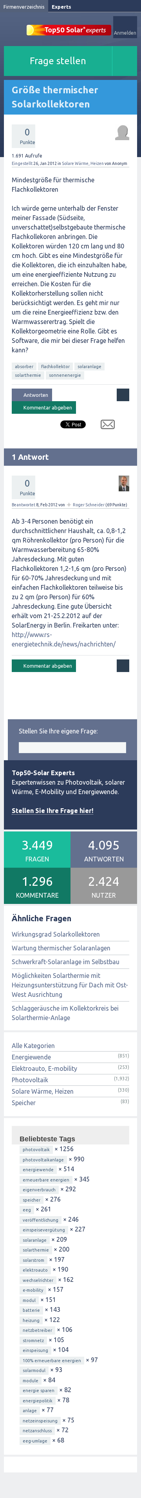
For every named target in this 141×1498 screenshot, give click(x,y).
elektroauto (35, 1270)
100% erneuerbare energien (52, 1360)
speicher (31, 1200)
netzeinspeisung (40, 1420)
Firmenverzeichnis (24, 6)
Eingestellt (22, 163)
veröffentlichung (40, 1220)
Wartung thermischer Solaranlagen (61, 948)
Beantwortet (23, 504)
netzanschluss (37, 1430)
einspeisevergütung (44, 1230)
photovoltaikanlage (43, 1159)
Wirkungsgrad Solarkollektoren (56, 934)
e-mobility (33, 1290)
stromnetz (33, 1340)
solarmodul (34, 1370)
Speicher (24, 1102)
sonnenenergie (65, 375)
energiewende (38, 1169)
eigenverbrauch (39, 1189)
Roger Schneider (89, 504)
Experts (61, 6)
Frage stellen (58, 61)
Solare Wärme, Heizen (83, 163)
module (30, 1380)
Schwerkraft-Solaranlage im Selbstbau (65, 961)
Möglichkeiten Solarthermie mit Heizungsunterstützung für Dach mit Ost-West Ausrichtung (70, 985)
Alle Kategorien (33, 1045)
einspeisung (35, 1350)
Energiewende (31, 1057)
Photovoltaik (30, 1079)
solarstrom (33, 1260)
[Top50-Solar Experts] (69, 25)
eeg (27, 1209)
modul (29, 1300)
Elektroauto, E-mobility (44, 1068)
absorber (24, 366)
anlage (30, 1410)
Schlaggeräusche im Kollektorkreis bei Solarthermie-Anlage (65, 1013)
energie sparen (38, 1390)
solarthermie (28, 375)
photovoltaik (36, 1149)
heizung (31, 1320)
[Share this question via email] (105, 426)
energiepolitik (37, 1400)
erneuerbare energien (46, 1180)
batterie (31, 1310)
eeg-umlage (35, 1441)
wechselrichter (38, 1280)
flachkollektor (55, 366)
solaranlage (89, 366)
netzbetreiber (37, 1330)
